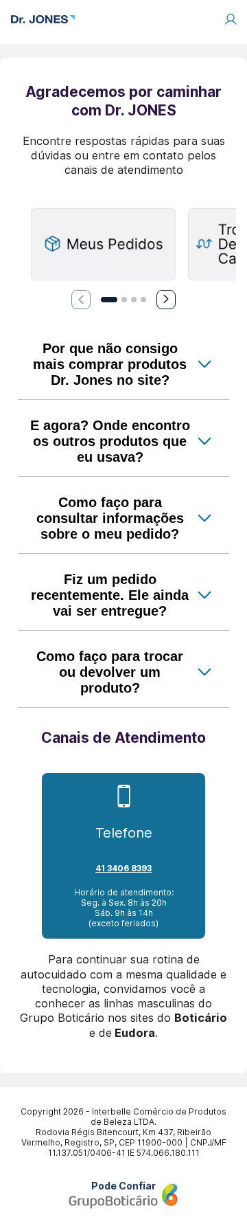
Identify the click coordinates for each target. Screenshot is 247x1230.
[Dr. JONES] (43, 19)
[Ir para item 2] (124, 299)
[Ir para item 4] (143, 299)
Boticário (200, 1018)
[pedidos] (103, 245)
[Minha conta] (230, 19)
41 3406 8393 (123, 868)
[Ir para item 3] (134, 299)
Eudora (135, 1033)
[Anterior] (81, 299)
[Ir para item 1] (109, 299)
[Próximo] (166, 299)
